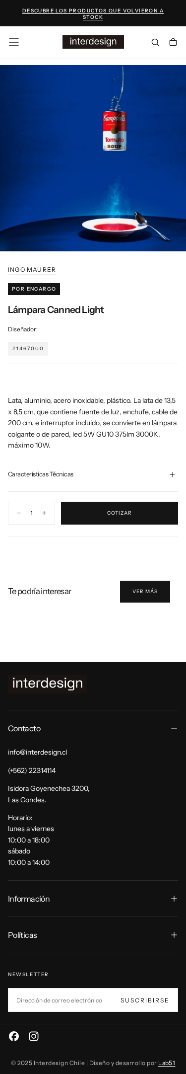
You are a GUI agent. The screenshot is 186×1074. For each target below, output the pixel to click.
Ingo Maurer (32, 269)
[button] (14, 42)
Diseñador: (23, 329)
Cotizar (119, 513)
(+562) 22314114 (32, 770)
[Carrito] (173, 43)
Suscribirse (145, 1000)
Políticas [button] (22, 935)
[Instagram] (34, 1036)
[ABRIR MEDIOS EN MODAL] (173, 238)
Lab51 (166, 1063)
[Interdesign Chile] (47, 684)
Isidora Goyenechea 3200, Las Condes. (49, 794)
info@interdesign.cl (37, 752)
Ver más (145, 591)
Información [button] (29, 899)
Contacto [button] (24, 728)
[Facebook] (14, 1036)
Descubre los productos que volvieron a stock (93, 13)
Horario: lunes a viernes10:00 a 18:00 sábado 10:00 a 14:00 (31, 840)
